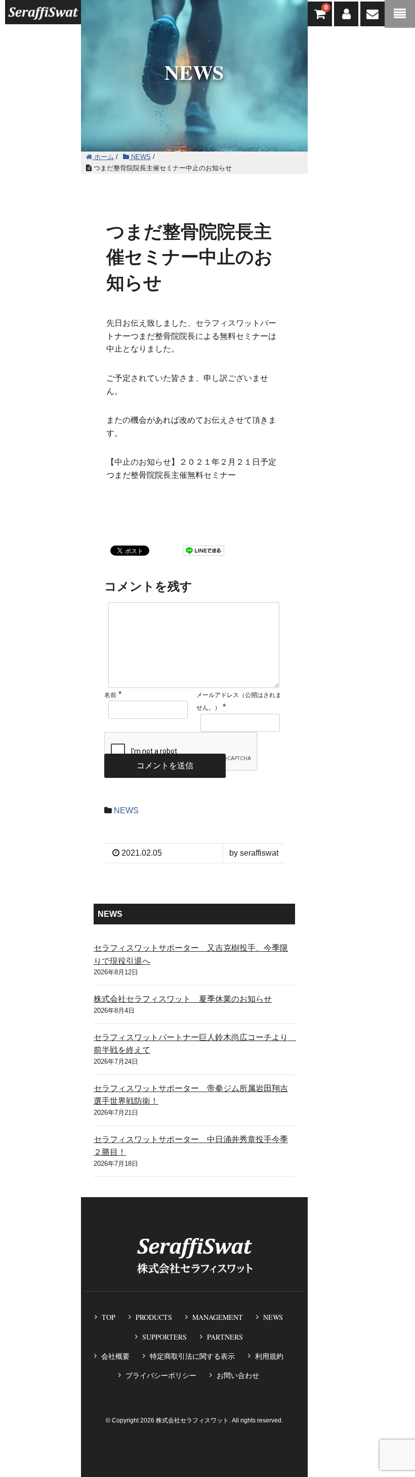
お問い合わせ (238, 1375)
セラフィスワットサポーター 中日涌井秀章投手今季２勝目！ (191, 1146)
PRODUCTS (154, 1317)
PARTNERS (225, 1337)
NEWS (126, 810)
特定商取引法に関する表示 (192, 1356)
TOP (108, 1317)
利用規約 (269, 1356)
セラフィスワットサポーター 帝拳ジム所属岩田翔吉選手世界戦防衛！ (191, 1095)
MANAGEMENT (217, 1317)
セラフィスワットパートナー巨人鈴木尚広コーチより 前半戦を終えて (194, 1044)
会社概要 (115, 1356)
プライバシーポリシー (161, 1375)
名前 (110, 695)
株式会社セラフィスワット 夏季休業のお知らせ (183, 999)
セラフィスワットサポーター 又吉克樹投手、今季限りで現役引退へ (191, 954)
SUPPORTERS (164, 1337)
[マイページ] (346, 14)
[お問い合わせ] (372, 14)
